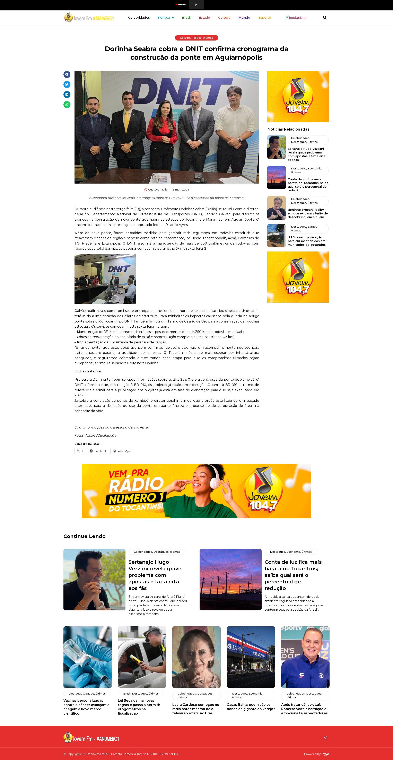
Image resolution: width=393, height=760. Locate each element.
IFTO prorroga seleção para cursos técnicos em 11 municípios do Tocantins (308, 241)
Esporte (264, 17)
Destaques (298, 141)
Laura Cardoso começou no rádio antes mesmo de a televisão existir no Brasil (195, 709)
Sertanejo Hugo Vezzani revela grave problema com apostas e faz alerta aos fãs (306, 154)
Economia (314, 168)
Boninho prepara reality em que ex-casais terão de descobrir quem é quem (308, 213)
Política (164, 17)
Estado (204, 17)
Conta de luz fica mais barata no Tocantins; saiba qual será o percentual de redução (308, 184)
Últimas (208, 37)
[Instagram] (325, 738)
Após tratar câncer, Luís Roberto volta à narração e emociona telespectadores (304, 709)
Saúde (89, 693)
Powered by (312, 753)
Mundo (244, 17)
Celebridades (139, 17)
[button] (325, 17)
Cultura (224, 17)
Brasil (186, 17)
